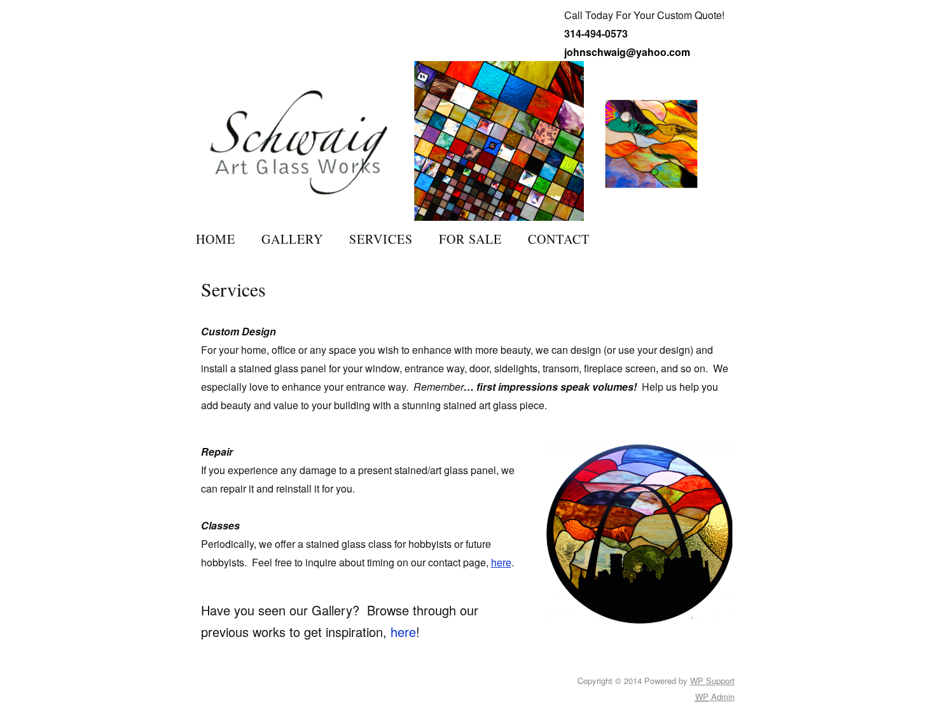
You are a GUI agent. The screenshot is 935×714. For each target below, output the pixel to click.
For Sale (470, 239)
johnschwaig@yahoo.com (627, 52)
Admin (715, 696)
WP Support (712, 681)
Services (381, 239)
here (501, 562)
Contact (559, 239)
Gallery (292, 239)
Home (215, 239)
